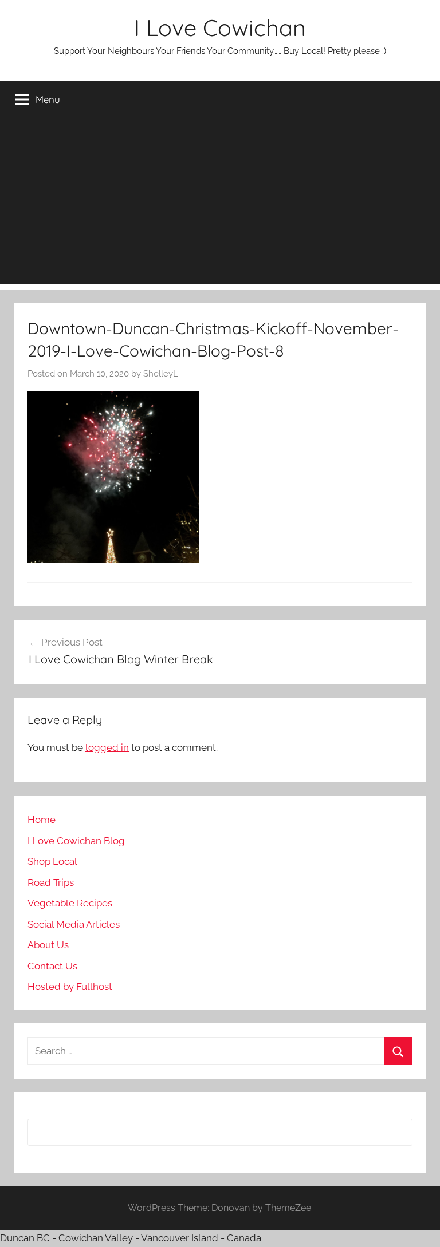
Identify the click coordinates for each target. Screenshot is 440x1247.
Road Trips (51, 882)
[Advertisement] (220, 204)
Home (42, 819)
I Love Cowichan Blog (76, 840)
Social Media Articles (74, 924)
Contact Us (52, 966)
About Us (48, 945)
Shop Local (52, 861)
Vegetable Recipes (70, 903)
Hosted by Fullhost (70, 986)
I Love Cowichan (220, 27)
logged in (107, 747)
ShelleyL (160, 374)
